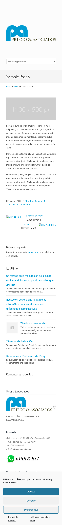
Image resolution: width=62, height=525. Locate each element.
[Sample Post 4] (14, 217)
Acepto (31, 491)
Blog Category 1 (37, 201)
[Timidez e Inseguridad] (12, 328)
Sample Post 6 (28, 228)
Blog (16, 86)
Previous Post (34, 216)
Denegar (31, 500)
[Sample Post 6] (47, 225)
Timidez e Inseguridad (33, 323)
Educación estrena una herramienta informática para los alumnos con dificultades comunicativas (26, 304)
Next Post (30, 224)
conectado (33, 252)
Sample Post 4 (33, 220)
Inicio (8, 86)
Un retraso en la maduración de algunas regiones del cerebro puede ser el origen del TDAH (30, 280)
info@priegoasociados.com (19, 449)
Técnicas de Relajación (19, 341)
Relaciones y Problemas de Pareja (26, 356)
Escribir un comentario (19, 204)
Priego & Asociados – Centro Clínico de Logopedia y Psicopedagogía (31, 29)
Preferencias (31, 509)
